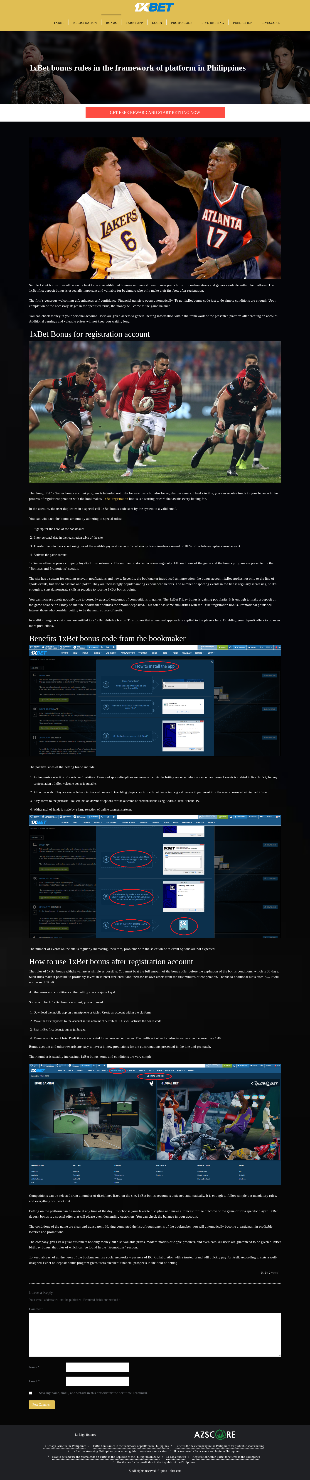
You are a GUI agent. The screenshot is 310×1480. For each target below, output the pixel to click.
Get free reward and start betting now (155, 112)
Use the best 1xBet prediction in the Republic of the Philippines (156, 1462)
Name (34, 1367)
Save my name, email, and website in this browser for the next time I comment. (93, 1393)
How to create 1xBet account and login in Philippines (207, 1451)
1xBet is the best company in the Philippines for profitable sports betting (219, 1446)
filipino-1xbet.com (169, 1471)
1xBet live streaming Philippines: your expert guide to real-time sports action (119, 1451)
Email (34, 1381)
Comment (36, 1309)
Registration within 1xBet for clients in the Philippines (226, 1456)
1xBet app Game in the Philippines (64, 1446)
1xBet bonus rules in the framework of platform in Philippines (131, 1446)
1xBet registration (115, 499)
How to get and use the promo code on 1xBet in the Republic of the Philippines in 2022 (106, 1456)
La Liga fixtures (85, 1434)
